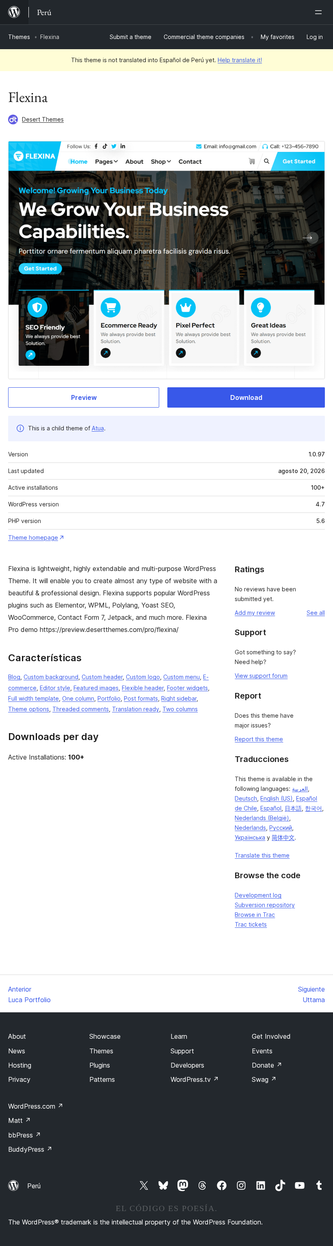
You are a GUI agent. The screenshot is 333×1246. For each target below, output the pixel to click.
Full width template (33, 698)
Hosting (19, 1065)
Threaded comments (80, 708)
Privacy (19, 1079)
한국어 (313, 808)
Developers (187, 1065)
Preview (84, 397)
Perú (34, 1186)
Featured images (96, 687)
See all (316, 612)
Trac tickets (251, 924)
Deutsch (246, 798)
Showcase (105, 1036)
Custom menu (181, 676)
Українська (250, 837)
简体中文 (283, 837)
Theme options (28, 708)
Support (182, 1051)
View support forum (261, 675)
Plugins (99, 1065)
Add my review (255, 612)
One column (78, 698)
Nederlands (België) (262, 817)
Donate (267, 1065)
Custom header (102, 676)
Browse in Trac (255, 914)
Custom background (51, 676)
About (17, 1036)
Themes (19, 36)
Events (262, 1051)
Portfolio (109, 698)
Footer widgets (187, 687)
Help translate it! (240, 59)
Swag (264, 1079)
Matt (19, 1120)
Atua (98, 428)
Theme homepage (33, 537)
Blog (14, 676)
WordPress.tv (195, 1079)
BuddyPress (30, 1149)
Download (246, 397)
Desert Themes (43, 119)
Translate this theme (262, 855)
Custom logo (143, 676)
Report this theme (259, 739)
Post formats (141, 698)
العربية (300, 788)
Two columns (180, 708)
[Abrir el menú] (320, 12)
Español (270, 808)
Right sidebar (179, 698)
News (16, 1051)
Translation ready (135, 708)
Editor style (55, 687)
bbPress (24, 1135)
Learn (179, 1036)
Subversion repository (265, 904)
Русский (280, 827)
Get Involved (271, 1036)
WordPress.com (35, 1106)
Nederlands (250, 827)
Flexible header (143, 687)
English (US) (276, 798)
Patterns (102, 1079)
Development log (258, 895)
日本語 (293, 808)
